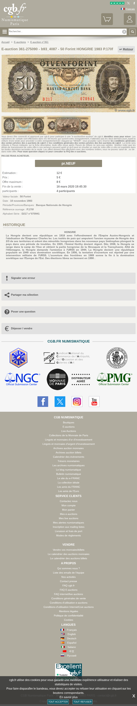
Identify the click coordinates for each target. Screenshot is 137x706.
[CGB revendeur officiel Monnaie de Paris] (68, 379)
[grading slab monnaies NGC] (22, 379)
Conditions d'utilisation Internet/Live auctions (69, 607)
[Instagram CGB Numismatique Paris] (77, 401)
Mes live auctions (68, 518)
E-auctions (69, 426)
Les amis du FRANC (68, 486)
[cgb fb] (133, 3)
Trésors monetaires (69, 461)
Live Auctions (68, 431)
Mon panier (68, 509)
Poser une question (23, 311)
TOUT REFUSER (82, 701)
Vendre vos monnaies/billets (68, 549)
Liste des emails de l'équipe (68, 572)
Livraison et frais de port (68, 531)
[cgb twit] (127, 3)
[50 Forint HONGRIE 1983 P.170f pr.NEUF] (68, 111)
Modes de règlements (68, 535)
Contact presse (68, 581)
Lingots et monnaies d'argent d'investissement (68, 443)
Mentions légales (68, 611)
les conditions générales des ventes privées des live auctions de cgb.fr (85, 143)
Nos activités (68, 576)
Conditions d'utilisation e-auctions (68, 602)
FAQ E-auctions (68, 589)
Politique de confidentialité (68, 615)
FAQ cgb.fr (68, 585)
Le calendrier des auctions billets (68, 558)
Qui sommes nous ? (68, 568)
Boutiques (68, 422)
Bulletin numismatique (68, 474)
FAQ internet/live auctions (68, 594)
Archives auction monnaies (68, 448)
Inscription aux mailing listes (68, 526)
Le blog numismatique (68, 469)
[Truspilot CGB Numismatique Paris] (117, 3)
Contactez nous (68, 501)
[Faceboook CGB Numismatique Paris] (42, 401)
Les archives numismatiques (68, 465)
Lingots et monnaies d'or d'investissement (68, 439)
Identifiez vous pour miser (117, 136)
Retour (128, 49)
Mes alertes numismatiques (68, 522)
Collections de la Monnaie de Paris (68, 435)
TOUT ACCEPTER (58, 701)
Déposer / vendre (21, 328)
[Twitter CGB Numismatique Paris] (60, 401)
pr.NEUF (68, 163)
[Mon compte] (130, 24)
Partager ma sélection (24, 294)
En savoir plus (69, 697)
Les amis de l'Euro (68, 491)
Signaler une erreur (23, 277)
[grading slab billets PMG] (114, 379)
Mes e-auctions (68, 514)
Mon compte (69, 505)
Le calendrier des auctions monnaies (68, 554)
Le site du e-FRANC (68, 478)
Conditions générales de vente (68, 598)
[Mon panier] (107, 24)
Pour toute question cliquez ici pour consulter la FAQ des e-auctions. (51, 151)
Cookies (68, 619)
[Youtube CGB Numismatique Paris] (94, 401)
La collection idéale (68, 482)
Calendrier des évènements (68, 456)
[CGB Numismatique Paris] (14, 25)
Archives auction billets (68, 452)
